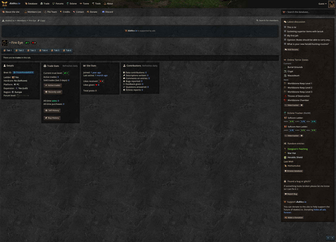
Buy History (53, 118)
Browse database (294, 171)
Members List (34, 11)
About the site (12, 11)
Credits (66, 11)
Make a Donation (295, 217)
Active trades (54, 85)
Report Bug (292, 194)
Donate (93, 11)
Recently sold (54, 92)
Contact (80, 11)
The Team (52, 11)
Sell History (53, 110)
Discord (109, 11)
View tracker (293, 105)
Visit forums (293, 49)
